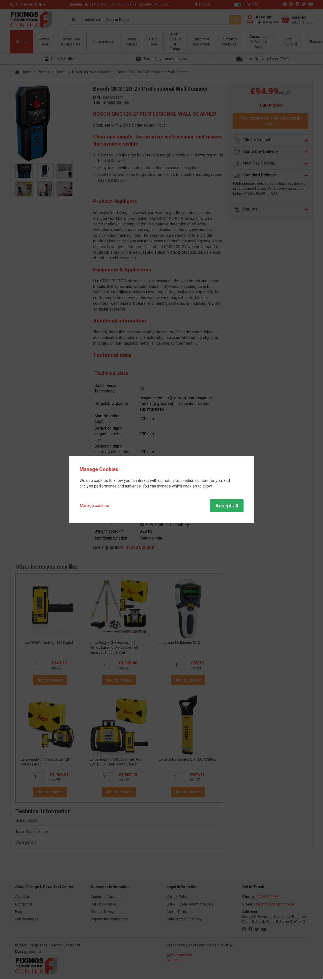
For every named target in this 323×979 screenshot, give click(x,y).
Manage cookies (94, 505)
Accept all (226, 506)
